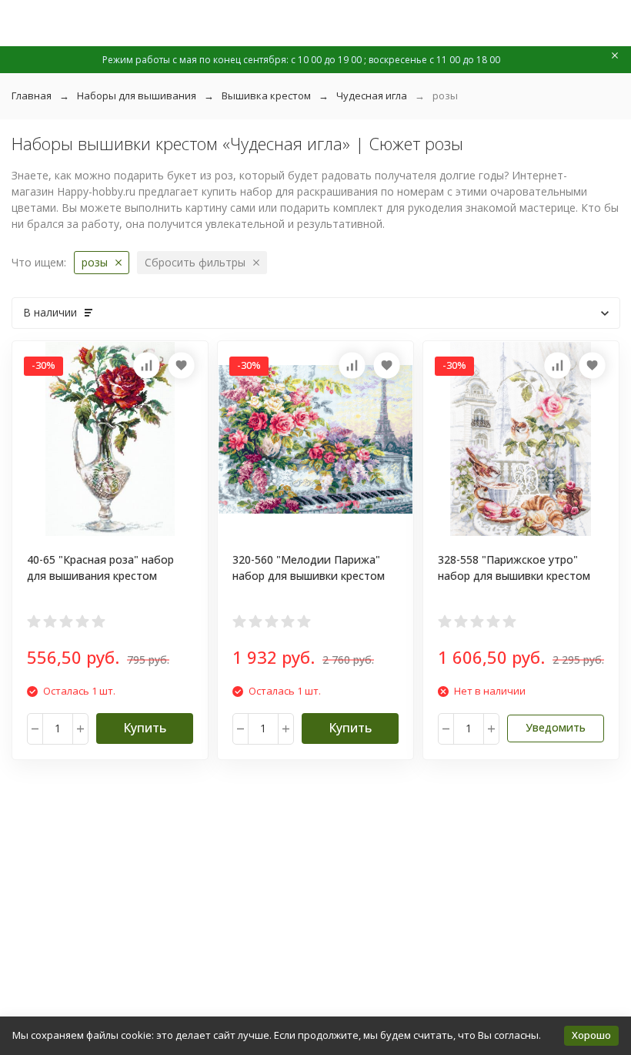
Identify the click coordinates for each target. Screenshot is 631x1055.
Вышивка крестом (266, 95)
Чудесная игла (371, 95)
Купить (144, 727)
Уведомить (556, 727)
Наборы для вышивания (136, 95)
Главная (32, 95)
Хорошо (591, 1035)
